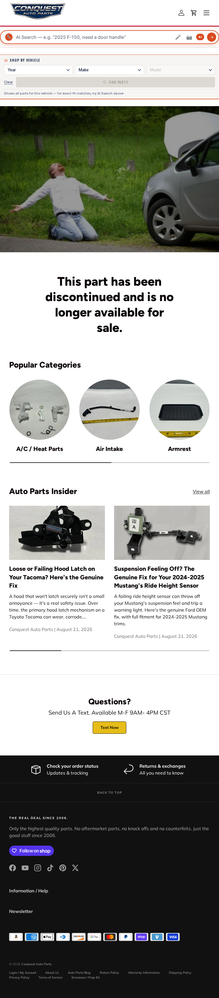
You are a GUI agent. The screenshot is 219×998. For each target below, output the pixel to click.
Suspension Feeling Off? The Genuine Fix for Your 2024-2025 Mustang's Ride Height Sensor (159, 577)
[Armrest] (179, 410)
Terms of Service (50, 977)
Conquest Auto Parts (36, 964)
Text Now (109, 727)
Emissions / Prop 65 (86, 977)
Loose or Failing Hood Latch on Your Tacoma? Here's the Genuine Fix (56, 577)
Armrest (179, 448)
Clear (8, 82)
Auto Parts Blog (79, 973)
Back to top (109, 793)
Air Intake (109, 448)
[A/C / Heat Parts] (39, 410)
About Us (52, 973)
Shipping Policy (180, 973)
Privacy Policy (19, 977)
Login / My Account (22, 973)
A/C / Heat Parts (39, 448)
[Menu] (206, 13)
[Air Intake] (109, 410)
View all (201, 491)
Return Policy (109, 973)
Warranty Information (144, 973)
